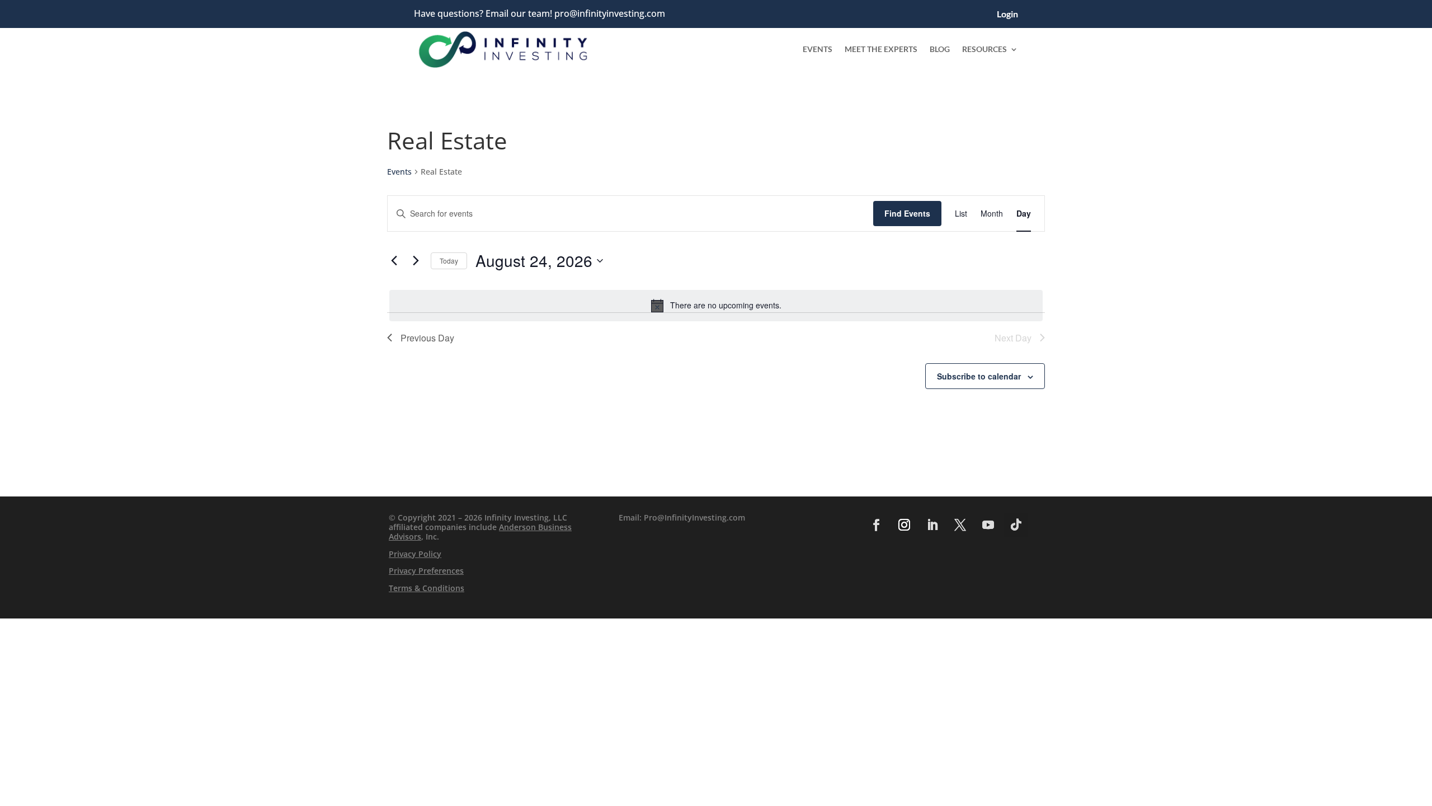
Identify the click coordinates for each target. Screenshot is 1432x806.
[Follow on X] (960, 525)
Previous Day (427, 337)
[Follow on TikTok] (1016, 525)
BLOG (940, 49)
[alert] (716, 305)
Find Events (907, 213)
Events (817, 49)
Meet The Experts (881, 49)
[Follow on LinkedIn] (932, 525)
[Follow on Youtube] (988, 525)
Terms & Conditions (426, 588)
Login (1007, 14)
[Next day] (415, 261)
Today (449, 260)
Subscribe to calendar (979, 376)
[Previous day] (394, 261)
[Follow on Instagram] (904, 525)
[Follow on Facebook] (876, 525)
